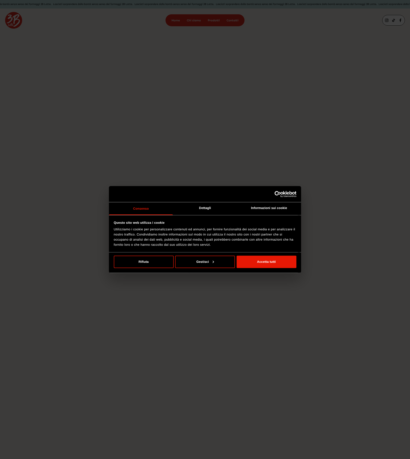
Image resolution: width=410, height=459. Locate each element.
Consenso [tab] (141, 208)
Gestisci (202, 261)
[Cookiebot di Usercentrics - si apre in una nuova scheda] (277, 194)
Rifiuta (144, 261)
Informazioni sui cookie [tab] (269, 208)
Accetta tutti (266, 261)
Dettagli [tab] (205, 208)
